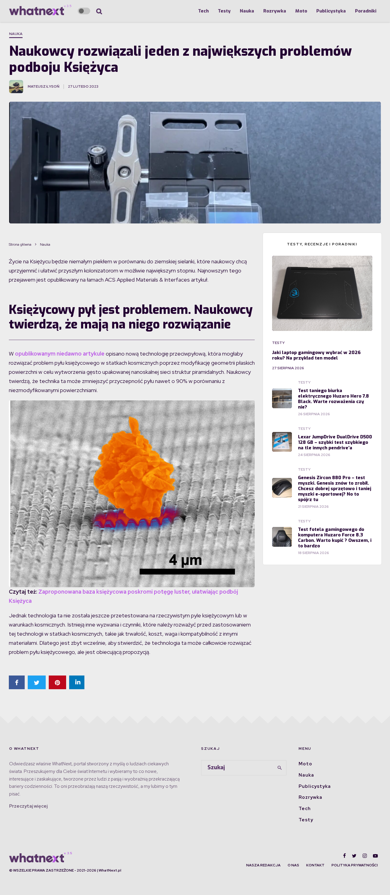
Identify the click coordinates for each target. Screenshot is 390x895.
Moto (301, 11)
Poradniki (365, 11)
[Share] (17, 682)
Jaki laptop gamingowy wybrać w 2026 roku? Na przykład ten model (316, 355)
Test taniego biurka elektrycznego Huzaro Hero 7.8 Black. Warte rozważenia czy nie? (333, 399)
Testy (224, 11)
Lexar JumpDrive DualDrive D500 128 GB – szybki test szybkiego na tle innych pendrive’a (335, 442)
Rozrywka (274, 11)
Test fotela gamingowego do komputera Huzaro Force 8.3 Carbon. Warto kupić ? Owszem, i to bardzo (334, 538)
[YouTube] (375, 855)
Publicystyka (331, 11)
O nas (293, 865)
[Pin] (57, 682)
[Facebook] (344, 855)
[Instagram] (365, 855)
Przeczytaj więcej (28, 806)
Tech (203, 11)
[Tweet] (37, 682)
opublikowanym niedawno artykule (60, 353)
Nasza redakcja (263, 865)
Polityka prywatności (355, 865)
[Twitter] (354, 855)
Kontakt (315, 865)
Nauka (247, 11)
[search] (279, 767)
